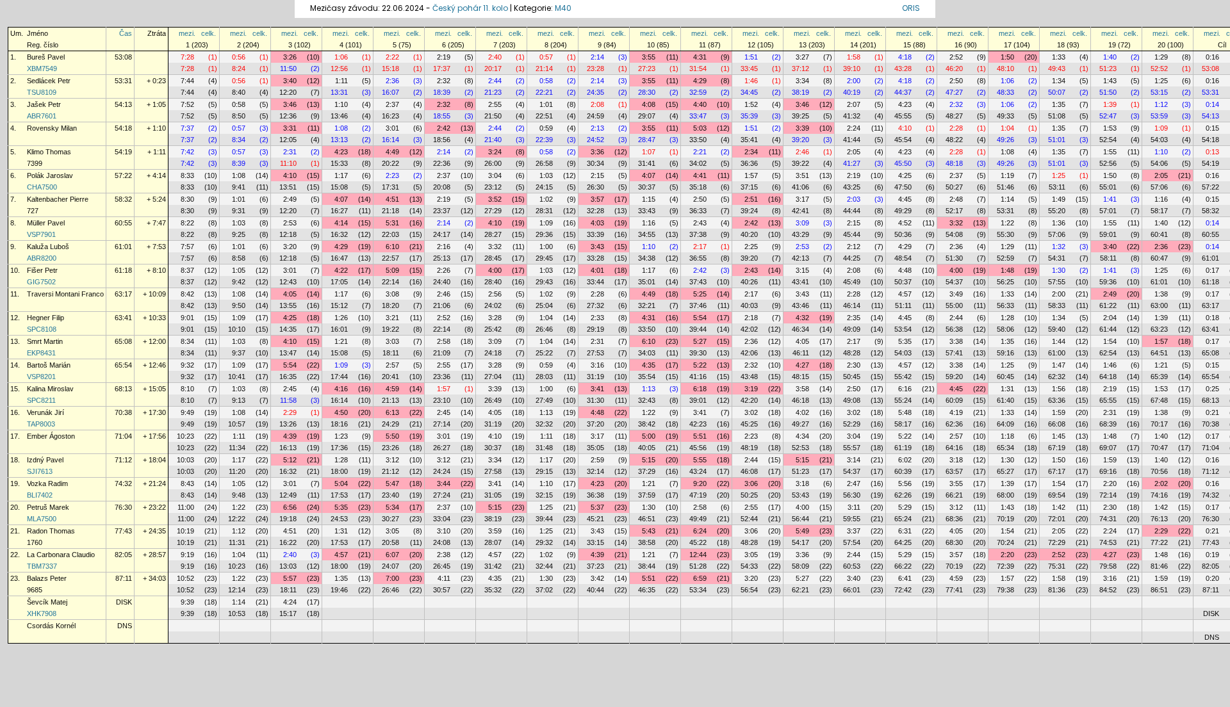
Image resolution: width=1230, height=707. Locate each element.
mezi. (187, 33)
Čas (125, 33)
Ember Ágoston (51, 436)
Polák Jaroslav (50, 175)
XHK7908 (41, 613)
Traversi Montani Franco (65, 294)
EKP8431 (41, 353)
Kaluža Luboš (48, 246)
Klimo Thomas (49, 152)
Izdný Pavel (45, 460)
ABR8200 (41, 258)
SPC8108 (41, 329)
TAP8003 (41, 424)
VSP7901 (41, 234)
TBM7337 (42, 566)
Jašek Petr (44, 104)
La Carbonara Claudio (61, 554)
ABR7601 (41, 116)
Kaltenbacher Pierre (57, 199)
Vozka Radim (47, 483)
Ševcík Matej (47, 602)
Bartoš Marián (48, 365)
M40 (563, 8)
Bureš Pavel (46, 57)
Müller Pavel (46, 223)
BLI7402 (40, 495)
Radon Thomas (51, 531)
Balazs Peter (47, 578)
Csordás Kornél (51, 626)
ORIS (911, 8)
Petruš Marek (48, 507)
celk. (208, 33)
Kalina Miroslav (50, 389)
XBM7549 (42, 68)
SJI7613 (40, 471)
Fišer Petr (42, 270)
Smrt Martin (45, 341)
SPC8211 (41, 400)
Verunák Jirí (45, 412)
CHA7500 (42, 187)
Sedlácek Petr (48, 81)
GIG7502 (41, 282)
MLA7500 (41, 519)
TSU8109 (41, 92)
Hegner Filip (45, 317)
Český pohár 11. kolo (470, 8)
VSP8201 (41, 376)
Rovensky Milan (52, 128)
